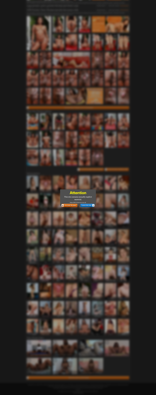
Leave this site (86, 205)
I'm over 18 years (70, 205)
